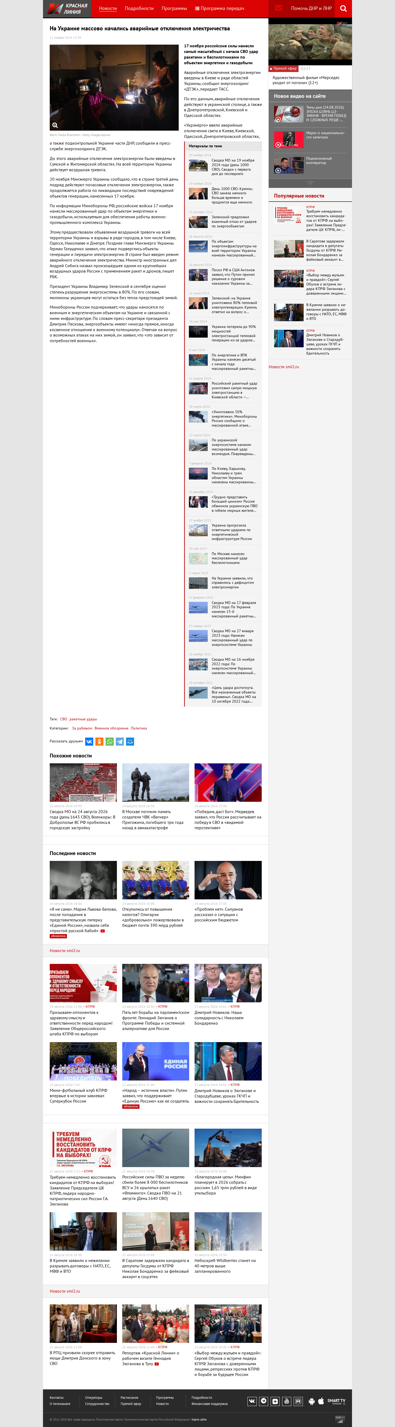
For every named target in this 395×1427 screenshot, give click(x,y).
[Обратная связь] (278, 8)
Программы (174, 8)
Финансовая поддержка (210, 1404)
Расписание (129, 1398)
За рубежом (82, 728)
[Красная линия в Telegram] (263, 1401)
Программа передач (222, 8)
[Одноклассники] (99, 742)
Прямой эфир (131, 1404)
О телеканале (60, 1404)
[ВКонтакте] (89, 742)
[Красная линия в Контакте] (252, 1401)
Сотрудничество (97, 1404)
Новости (108, 8)
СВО (63, 719)
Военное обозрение (111, 728)
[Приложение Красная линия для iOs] (321, 1401)
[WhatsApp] (110, 742)
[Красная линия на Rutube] (298, 1401)
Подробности (139, 8)
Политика (139, 728)
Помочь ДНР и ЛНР (311, 8)
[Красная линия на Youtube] (286, 1401)
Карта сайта (199, 1419)
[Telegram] (120, 742)
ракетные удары (83, 719)
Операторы (93, 1398)
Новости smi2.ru (65, 950)
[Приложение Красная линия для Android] (312, 1401)
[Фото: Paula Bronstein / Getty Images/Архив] (114, 88)
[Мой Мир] (130, 742)
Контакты (57, 1398)
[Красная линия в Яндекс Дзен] (275, 1401)
